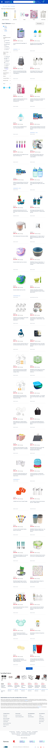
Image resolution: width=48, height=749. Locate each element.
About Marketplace (31, 716)
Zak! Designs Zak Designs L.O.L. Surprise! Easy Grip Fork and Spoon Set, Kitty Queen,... (20, 556)
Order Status (5, 716)
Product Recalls (5, 721)
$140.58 (14, 178)
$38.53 (14, 339)
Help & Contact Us (6, 724)
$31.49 (9, 684)
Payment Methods (25, 732)
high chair (26, 700)
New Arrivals (5, 80)
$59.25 (31, 313)
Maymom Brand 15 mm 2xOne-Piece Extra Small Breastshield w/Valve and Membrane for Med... (20, 396)
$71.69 (14, 94)
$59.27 (31, 417)
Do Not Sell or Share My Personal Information (23, 735)
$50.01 (31, 258)
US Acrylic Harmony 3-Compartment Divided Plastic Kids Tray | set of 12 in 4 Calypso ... (37, 474)
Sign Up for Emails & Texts (7, 723)
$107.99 (30, 684)
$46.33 (31, 206)
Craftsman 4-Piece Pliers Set (10, 686)
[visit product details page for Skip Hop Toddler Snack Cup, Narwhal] (20, 252)
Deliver (5, 27)
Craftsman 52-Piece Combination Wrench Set (23, 686)
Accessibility (18, 731)
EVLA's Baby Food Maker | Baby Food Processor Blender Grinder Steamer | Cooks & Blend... (37, 155)
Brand (4, 76)
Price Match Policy (12, 731)
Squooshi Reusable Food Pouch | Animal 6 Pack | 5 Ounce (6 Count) (20, 608)
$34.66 (14, 150)
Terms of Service (23, 731)
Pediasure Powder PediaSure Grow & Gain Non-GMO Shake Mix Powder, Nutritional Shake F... (37, 127)
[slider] (4, 87)
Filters (4, 35)
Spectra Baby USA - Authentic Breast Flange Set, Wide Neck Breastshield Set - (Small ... (20, 422)
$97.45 (31, 122)
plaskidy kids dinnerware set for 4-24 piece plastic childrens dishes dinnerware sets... (20, 211)
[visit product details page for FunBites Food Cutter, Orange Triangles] (20, 491)
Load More (29, 668)
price (4, 83)
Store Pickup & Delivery (6, 73)
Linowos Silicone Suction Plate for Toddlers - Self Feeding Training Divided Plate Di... (20, 634)
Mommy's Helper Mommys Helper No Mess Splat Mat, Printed (37, 582)
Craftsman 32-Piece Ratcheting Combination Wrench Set (30, 686)
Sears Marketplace (31, 713)
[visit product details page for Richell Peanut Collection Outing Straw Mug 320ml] (37, 623)
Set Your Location (5, 27)
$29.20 (14, 551)
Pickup (5, 30)
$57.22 (14, 443)
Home (3, 6)
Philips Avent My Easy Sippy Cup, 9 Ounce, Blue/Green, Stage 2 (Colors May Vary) (37, 183)
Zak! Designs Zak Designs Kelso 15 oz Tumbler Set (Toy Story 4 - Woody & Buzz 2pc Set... (37, 211)
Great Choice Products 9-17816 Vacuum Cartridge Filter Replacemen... (3, 686)
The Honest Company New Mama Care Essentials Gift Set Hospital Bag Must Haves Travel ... (20, 474)
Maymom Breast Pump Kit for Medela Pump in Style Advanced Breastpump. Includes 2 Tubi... (20, 370)
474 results (8, 23)
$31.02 (31, 497)
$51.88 (14, 391)
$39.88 (31, 577)
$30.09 (14, 577)
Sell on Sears (30, 715)
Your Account (17, 713)
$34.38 (14, 39)
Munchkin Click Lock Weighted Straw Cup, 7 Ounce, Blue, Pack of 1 (20, 127)
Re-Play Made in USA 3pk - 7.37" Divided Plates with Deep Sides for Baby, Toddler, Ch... (37, 396)
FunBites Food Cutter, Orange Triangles (20, 501)
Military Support (41, 718)
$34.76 (31, 178)
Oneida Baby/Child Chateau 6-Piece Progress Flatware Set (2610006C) (36, 72)
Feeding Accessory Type (6, 38)
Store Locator (5, 715)
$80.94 (31, 67)
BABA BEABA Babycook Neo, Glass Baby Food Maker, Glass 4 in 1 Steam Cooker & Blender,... (37, 344)
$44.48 (14, 497)
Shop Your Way (41, 721)
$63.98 (14, 232)
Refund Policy (29, 731)
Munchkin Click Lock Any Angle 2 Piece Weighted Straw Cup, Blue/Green (37, 44)
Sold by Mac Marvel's (16, 215)
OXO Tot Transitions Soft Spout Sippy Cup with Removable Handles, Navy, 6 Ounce (20, 344)
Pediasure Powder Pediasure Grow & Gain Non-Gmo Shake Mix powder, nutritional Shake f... (20, 183)
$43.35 (31, 285)
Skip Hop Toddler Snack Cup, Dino (19, 289)
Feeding (9, 6)
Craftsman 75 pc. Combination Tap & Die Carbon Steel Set (37, 686)
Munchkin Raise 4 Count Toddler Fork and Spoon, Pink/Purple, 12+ (20, 155)
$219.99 (16, 684)
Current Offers (6, 78)
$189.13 (31, 150)
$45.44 (14, 206)
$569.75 (31, 339)
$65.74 (31, 94)
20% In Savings (20, 207)
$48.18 (31, 391)
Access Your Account (18, 715)
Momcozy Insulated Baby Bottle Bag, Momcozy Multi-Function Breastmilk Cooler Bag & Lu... (19, 72)
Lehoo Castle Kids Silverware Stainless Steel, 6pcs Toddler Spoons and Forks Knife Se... (37, 608)
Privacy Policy (13, 732)
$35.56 (14, 313)
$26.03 (14, 122)
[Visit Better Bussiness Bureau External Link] (5, 746)
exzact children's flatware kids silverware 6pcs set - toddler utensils (37, 502)
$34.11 (31, 39)
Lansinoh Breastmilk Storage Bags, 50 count (20, 44)
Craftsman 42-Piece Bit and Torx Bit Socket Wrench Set (43, 686)
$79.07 (14, 417)
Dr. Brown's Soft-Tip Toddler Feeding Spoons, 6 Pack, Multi (19, 530)
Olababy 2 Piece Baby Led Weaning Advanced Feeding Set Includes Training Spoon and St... (37, 290)
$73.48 (14, 67)
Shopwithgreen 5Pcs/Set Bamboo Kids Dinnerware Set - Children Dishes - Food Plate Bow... (37, 318)
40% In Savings (20, 96)
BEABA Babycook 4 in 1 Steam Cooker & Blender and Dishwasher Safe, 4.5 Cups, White (37, 237)
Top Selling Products (5, 673)
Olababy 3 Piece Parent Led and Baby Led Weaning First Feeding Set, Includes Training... (37, 99)
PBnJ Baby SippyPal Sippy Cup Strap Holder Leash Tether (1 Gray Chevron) (20, 582)
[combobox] (24, 2)
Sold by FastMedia (15, 106)
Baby (6, 6)
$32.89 (2, 683)
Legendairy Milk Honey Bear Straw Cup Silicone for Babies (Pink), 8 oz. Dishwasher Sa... (20, 99)
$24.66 (14, 525)
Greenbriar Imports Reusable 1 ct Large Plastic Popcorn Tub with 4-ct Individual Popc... (20, 448)
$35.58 (14, 285)
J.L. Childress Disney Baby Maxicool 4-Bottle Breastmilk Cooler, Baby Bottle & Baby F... (37, 422)
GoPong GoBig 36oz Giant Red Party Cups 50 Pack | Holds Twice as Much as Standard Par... (37, 659)
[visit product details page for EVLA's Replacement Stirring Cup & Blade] (20, 226)
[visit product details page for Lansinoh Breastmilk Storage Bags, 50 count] (20, 33)
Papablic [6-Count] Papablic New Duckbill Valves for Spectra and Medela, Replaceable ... (20, 318)
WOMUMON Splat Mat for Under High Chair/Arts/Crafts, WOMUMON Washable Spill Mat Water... (37, 448)
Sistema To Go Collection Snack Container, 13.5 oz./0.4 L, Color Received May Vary (37, 556)
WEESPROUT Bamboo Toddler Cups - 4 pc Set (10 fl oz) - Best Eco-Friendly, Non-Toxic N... (37, 530)
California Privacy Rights (32, 732)
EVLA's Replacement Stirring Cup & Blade (20, 236)
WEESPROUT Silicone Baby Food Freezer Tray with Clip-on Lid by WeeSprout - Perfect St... (37, 370)
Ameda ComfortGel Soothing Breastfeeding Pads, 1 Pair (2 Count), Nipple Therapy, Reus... (19, 659)
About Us (4, 726)
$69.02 (14, 469)
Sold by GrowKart (15, 50)
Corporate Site (41, 716)
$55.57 (14, 365)
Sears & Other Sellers (6, 53)
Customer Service (6, 713)
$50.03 (31, 443)
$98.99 (22, 684)
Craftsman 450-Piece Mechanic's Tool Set (17, 686)
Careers (40, 715)
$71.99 (36, 684)
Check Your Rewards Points (19, 716)
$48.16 (31, 365)
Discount (5, 70)
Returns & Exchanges (6, 718)
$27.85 (14, 258)
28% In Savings (20, 40)
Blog (39, 723)
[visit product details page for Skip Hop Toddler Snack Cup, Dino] (20, 279)
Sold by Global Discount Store (34, 297)
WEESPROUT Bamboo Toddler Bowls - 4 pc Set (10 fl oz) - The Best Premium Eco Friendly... (37, 263)
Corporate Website (35, 731)
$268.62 (31, 232)
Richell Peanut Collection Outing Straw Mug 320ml (37, 634)
